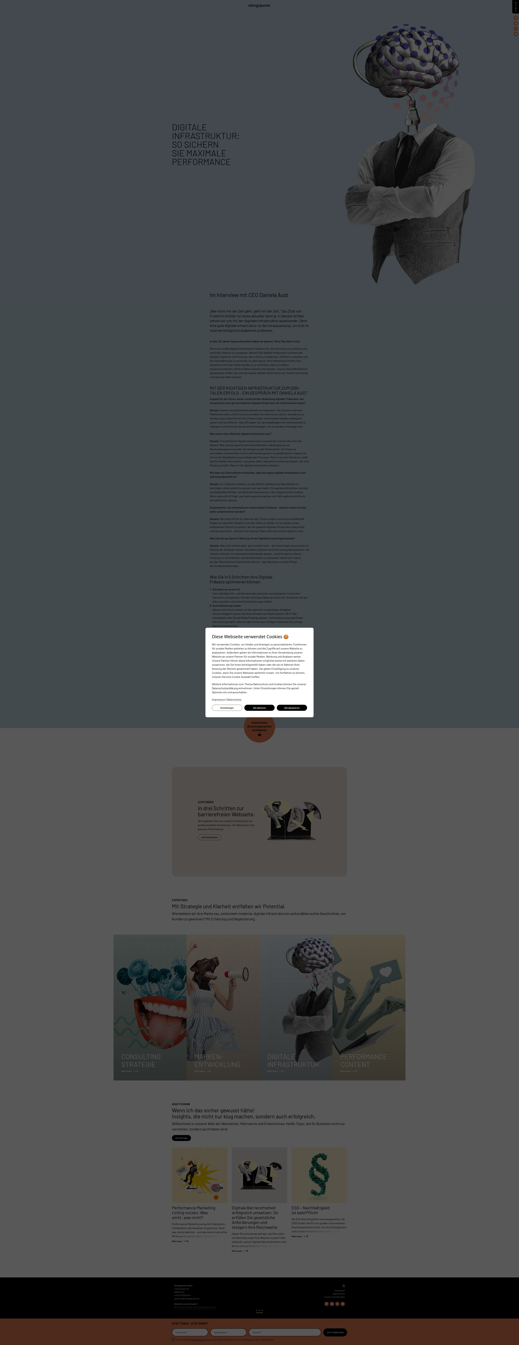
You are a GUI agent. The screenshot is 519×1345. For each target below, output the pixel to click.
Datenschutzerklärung (225, 688)
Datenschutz (234, 699)
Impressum (218, 699)
